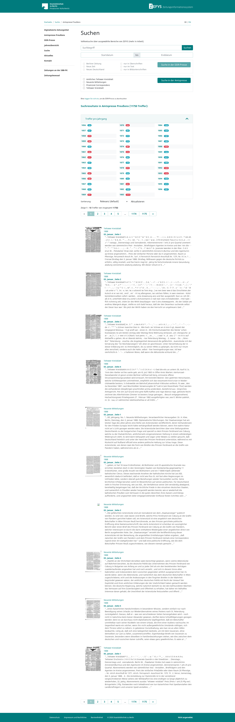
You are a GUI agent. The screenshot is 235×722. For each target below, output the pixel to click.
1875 (122, 152)
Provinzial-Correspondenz (98, 85)
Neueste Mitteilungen (96, 82)
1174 (134, 213)
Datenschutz (55, 717)
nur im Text (129, 66)
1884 (160, 125)
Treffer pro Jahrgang (96, 118)
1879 (122, 173)
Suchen (187, 47)
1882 (122, 189)
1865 (83, 173)
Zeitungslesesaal (52, 75)
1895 (160, 184)
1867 (83, 184)
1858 (83, 135)
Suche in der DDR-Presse (174, 64)
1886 (160, 135)
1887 (160, 141)
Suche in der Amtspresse (174, 80)
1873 (122, 141)
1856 (83, 125)
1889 (160, 152)
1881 (122, 184)
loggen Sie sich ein (92, 99)
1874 (122, 146)
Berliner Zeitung (93, 63)
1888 (160, 146)
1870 (122, 125)
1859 (83, 141)
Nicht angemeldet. (185, 717)
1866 (83, 178)
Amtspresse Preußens (54, 35)
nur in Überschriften (133, 63)
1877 (122, 162)
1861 (83, 152)
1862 (83, 157)
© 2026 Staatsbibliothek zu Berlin (120, 717)
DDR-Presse (49, 40)
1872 (122, 135)
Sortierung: (86, 201)
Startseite (48, 22)
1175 (144, 213)
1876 (122, 157)
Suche (57, 22)
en (190, 22)
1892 (160, 168)
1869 (83, 194)
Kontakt (48, 60)
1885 (160, 130)
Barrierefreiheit (97, 717)
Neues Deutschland (95, 69)
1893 (160, 173)
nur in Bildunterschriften (135, 69)
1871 (122, 130)
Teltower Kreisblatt (95, 88)
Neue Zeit (90, 66)
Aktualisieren (137, 201)
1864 (83, 168)
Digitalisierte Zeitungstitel (56, 30)
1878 (122, 168)
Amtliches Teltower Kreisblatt (99, 79)
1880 (122, 178)
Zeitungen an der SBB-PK (55, 70)
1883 (122, 194)
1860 (83, 146)
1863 (83, 162)
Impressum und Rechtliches (75, 717)
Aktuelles (48, 55)
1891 (160, 162)
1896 (160, 189)
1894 (160, 178)
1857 (83, 130)
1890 (160, 157)
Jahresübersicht (51, 45)
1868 (83, 189)
